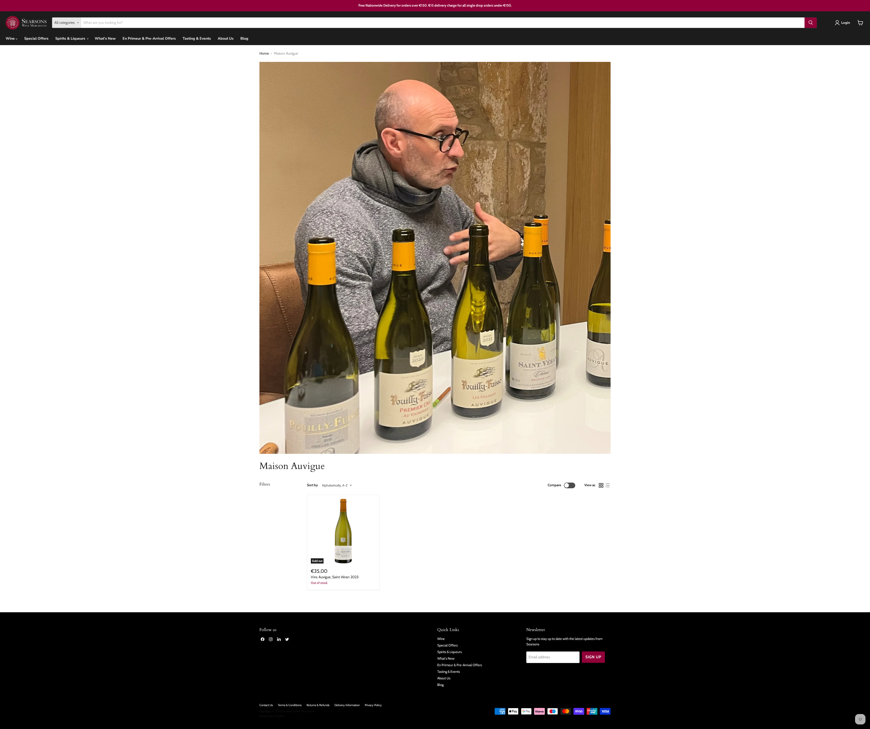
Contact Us (266, 705)
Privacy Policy (373, 705)
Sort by (312, 485)
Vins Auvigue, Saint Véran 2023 (335, 577)
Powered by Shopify (272, 716)
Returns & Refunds (318, 705)
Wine (11, 38)
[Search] (811, 22)
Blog (244, 38)
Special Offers (36, 38)
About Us (226, 38)
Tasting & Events (197, 38)
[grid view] (601, 485)
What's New (105, 38)
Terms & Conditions (290, 705)
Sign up (593, 657)
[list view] (607, 485)
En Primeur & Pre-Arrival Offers (149, 38)
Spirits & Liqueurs (70, 38)
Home (264, 53)
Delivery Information (347, 705)
